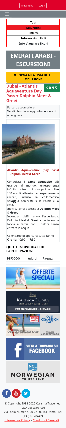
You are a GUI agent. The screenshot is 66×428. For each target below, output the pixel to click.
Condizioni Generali (46, 420)
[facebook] (6, 393)
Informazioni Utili (33, 38)
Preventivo (27, 5)
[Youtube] (16, 393)
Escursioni (33, 28)
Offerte (34, 33)
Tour (33, 22)
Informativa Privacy (17, 420)
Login (42, 5)
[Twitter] (25, 393)
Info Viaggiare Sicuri (33, 43)
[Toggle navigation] (7, 14)
